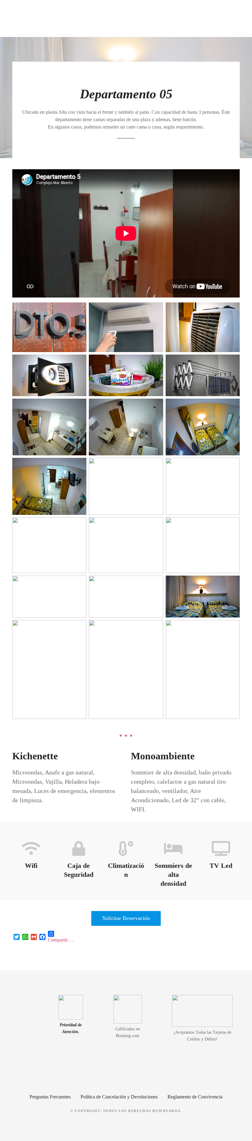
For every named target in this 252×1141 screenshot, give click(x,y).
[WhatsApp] (25, 937)
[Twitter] (16, 937)
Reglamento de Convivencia (194, 1096)
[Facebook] (42, 937)
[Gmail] (34, 937)
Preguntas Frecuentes (50, 1096)
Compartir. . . (60, 939)
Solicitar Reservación (126, 918)
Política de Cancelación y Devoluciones (119, 1096)
